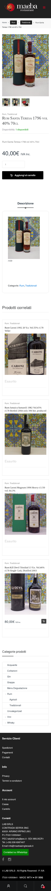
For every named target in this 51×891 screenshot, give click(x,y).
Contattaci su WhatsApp (15, 852)
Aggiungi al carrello (25, 175)
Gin (9, 676)
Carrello (6, 808)
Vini (9, 716)
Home (4, 22)
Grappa (11, 682)
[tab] (25, 205)
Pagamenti (7, 752)
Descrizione (25, 203)
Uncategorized (14, 711)
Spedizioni (7, 747)
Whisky (10, 722)
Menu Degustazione (17, 688)
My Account (8, 886)
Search (25, 886)
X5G (40, 877)
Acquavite (12, 665)
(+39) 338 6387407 (15, 842)
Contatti (6, 757)
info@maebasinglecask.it (20, 845)
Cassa (5, 804)
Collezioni (12, 670)
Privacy (5, 776)
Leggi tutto (43, 380)
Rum (13, 22)
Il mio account (9, 799)
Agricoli (13, 699)
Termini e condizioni (12, 780)
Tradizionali (26, 22)
